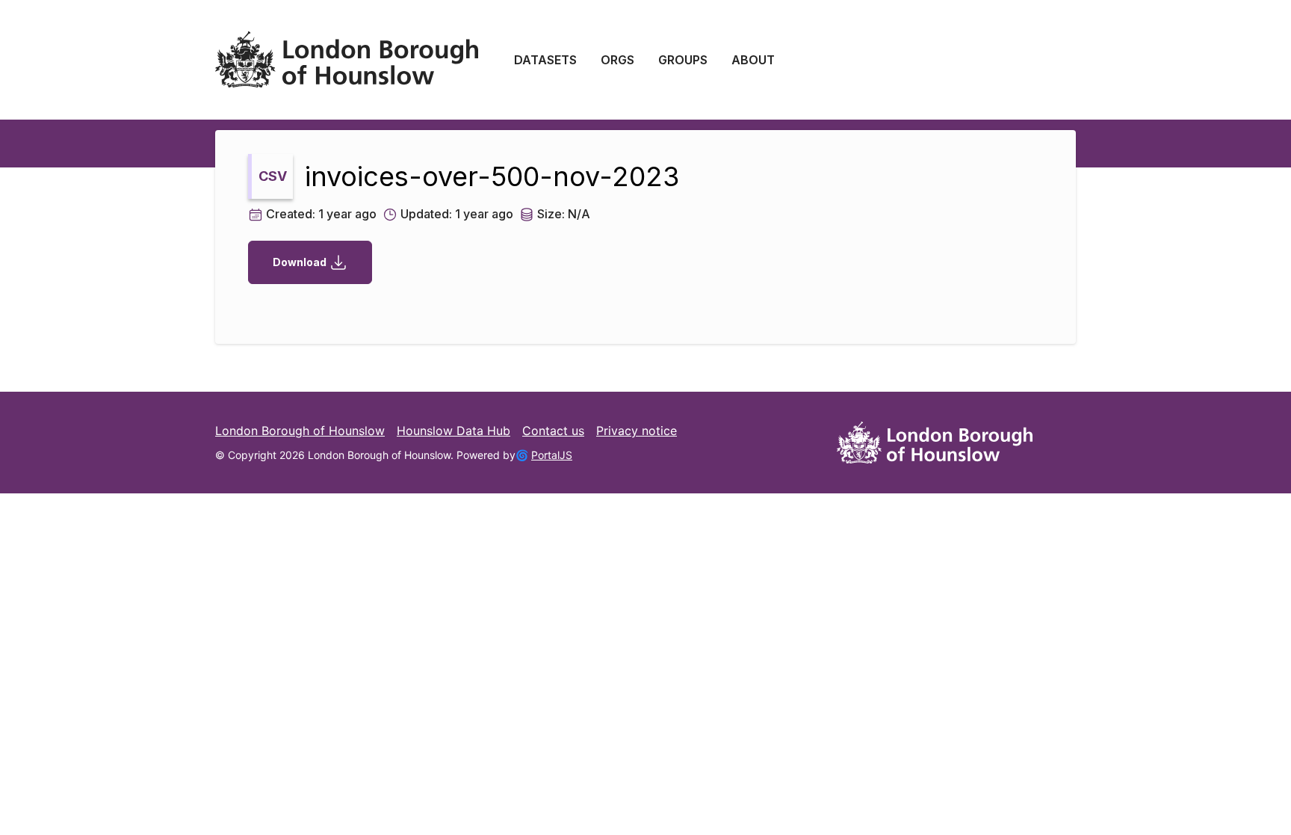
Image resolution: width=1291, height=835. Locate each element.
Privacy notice (636, 430)
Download (299, 262)
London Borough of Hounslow (300, 430)
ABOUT (753, 59)
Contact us (553, 430)
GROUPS (683, 59)
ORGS (617, 59)
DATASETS (545, 59)
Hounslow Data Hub (453, 430)
